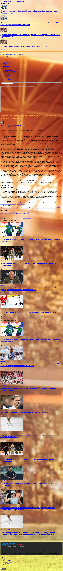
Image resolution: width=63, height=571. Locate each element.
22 (1, 269)
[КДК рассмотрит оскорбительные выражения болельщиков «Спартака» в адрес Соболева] (3, 32)
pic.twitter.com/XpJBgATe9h (44, 178)
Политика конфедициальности (10, 566)
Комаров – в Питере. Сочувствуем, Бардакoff (14, 213)
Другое (5, 67)
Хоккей (5, 59)
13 (1, 370)
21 (1, 441)
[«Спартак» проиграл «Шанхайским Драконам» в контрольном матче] (11, 308)
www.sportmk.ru (10, 199)
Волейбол (5, 63)
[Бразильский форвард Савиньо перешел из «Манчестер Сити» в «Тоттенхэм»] (11, 479)
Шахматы (7, 78)
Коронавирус (8, 70)
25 (1, 538)
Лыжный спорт (9, 74)
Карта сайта (6, 563)
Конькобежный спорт (10, 72)
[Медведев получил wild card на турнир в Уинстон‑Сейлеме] (3, 43)
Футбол (5, 58)
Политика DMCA (7, 560)
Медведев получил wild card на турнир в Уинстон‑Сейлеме (23, 47)
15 (1, 416)
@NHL (16, 178)
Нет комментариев (16, 125)
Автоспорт (6, 66)
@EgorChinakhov (34, 178)
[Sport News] (12, 1)
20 (1, 514)
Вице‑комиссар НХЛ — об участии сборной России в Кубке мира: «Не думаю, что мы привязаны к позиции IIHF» (28, 289)
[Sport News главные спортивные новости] (12, 547)
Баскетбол (6, 60)
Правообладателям (7, 562)
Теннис (5, 64)
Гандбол (7, 76)
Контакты (5, 564)
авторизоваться (27, 218)
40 (1, 316)
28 (1, 294)
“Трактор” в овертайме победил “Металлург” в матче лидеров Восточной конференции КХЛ (30, 208)
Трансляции (8, 79)
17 (1, 394)
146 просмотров (4, 125)
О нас (4, 559)
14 (1, 489)
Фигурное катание (10, 71)
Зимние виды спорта (10, 68)
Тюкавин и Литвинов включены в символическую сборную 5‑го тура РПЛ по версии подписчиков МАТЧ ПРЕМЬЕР (30, 365)
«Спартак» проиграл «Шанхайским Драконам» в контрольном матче (29, 312)
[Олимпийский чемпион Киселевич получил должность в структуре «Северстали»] (11, 259)
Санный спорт (9, 75)
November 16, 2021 (42, 180)
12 (1, 245)
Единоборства (7, 62)
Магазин (5, 56)
